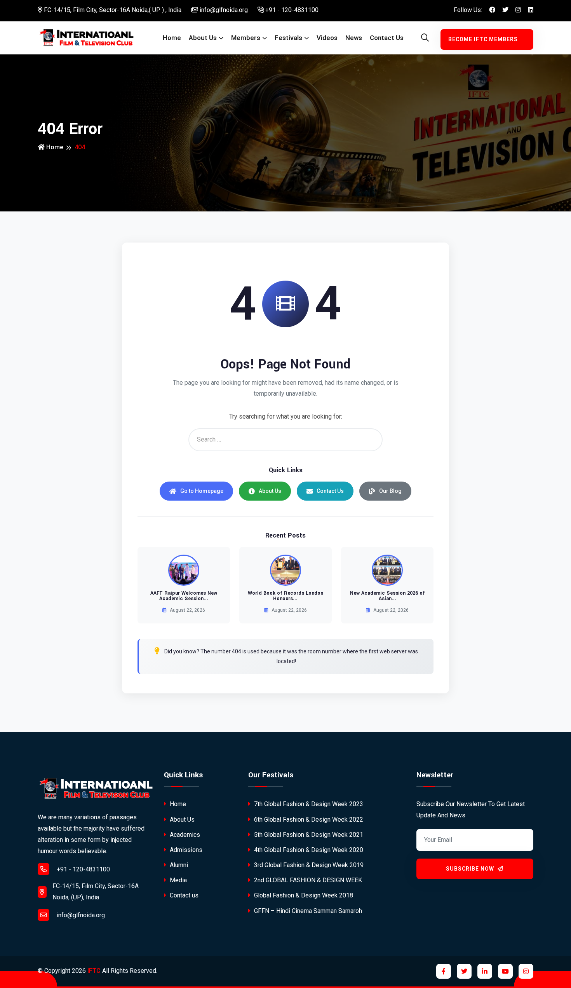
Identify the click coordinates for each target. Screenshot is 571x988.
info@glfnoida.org (223, 10)
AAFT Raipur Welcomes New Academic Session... (183, 595)
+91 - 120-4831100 (291, 10)
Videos (327, 38)
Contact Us (330, 491)
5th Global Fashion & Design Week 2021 (307, 834)
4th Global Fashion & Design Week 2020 (307, 850)
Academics (184, 834)
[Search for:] (285, 439)
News (353, 38)
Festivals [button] (288, 38)
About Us (270, 491)
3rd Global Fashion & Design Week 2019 (308, 865)
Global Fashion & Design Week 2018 (302, 895)
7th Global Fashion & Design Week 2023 (307, 804)
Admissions (185, 850)
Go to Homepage (201, 491)
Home (172, 38)
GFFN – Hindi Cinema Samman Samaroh (307, 911)
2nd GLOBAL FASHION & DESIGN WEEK (307, 880)
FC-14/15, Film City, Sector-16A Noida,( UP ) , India (111, 10)
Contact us (387, 38)
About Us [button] (203, 38)
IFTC (94, 970)
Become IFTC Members (483, 39)
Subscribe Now (471, 869)
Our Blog (390, 491)
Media (177, 880)
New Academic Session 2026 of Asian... (387, 595)
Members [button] (245, 38)
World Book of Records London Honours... (285, 595)
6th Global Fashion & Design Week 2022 (307, 819)
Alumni (178, 865)
